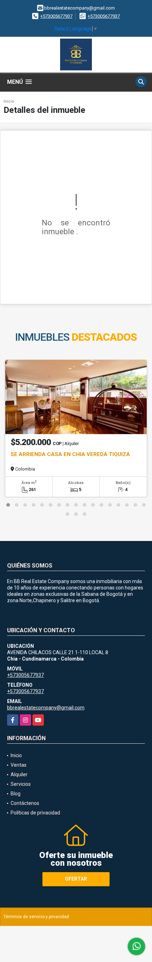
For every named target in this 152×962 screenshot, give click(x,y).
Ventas (19, 765)
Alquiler (19, 774)
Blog (16, 793)
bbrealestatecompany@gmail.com (45, 707)
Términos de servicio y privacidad (36, 916)
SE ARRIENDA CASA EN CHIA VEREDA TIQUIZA (70, 454)
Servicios (21, 784)
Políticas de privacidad (35, 813)
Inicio (9, 101)
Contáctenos (25, 803)
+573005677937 (56, 16)
